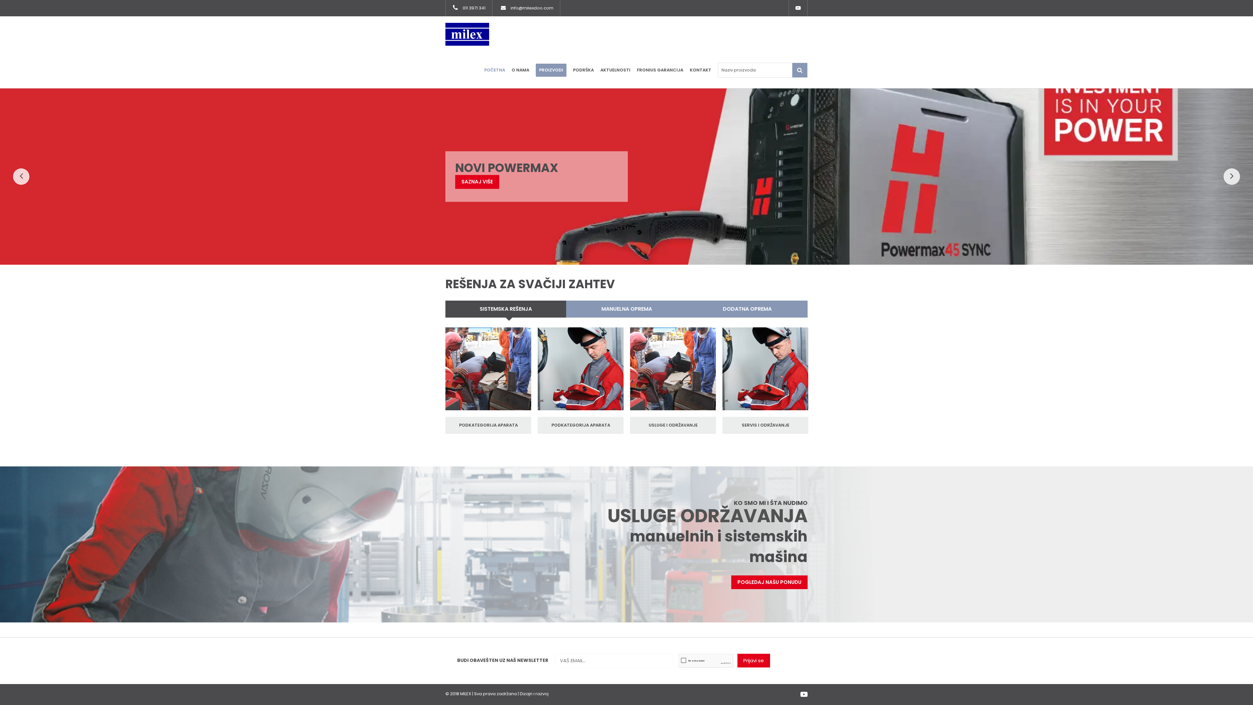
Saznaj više (484, 192)
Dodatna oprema (747, 309)
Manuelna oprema (626, 309)
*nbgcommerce (566, 694)
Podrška (583, 70)
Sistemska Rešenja (506, 309)
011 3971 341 (474, 8)
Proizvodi (551, 70)
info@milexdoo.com (532, 8)
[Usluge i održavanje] (488, 372)
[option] (488, 380)
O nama (520, 70)
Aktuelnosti (615, 70)
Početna (494, 70)
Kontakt (700, 70)
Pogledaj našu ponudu (769, 582)
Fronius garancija (660, 70)
